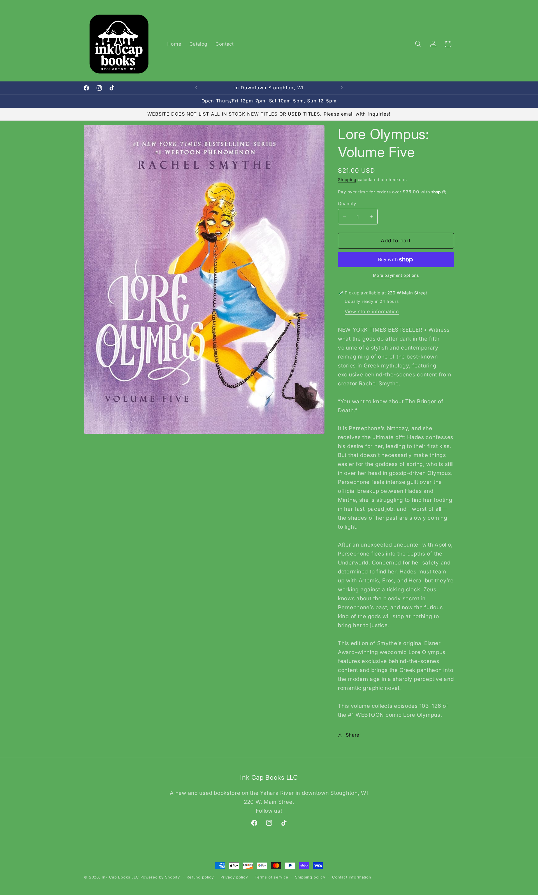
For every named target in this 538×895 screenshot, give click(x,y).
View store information (372, 311)
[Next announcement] (342, 87)
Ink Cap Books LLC (120, 877)
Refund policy (200, 877)
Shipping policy (310, 877)
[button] (418, 44)
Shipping (347, 179)
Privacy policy (234, 877)
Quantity (347, 203)
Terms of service (271, 877)
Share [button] (353, 735)
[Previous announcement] (196, 87)
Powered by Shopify (160, 877)
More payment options (396, 275)
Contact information (351, 877)
